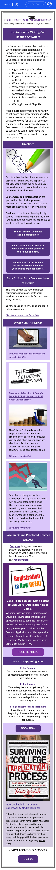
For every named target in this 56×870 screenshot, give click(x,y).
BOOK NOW (28, 728)
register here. (21, 559)
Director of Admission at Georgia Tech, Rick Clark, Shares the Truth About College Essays (26, 396)
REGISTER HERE (28, 652)
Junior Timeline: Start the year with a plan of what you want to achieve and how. (28, 248)
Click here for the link (20, 456)
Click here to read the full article (22, 315)
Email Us (28, 859)
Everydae (15, 546)
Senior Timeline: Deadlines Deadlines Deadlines (28, 233)
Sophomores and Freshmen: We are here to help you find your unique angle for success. (28, 265)
